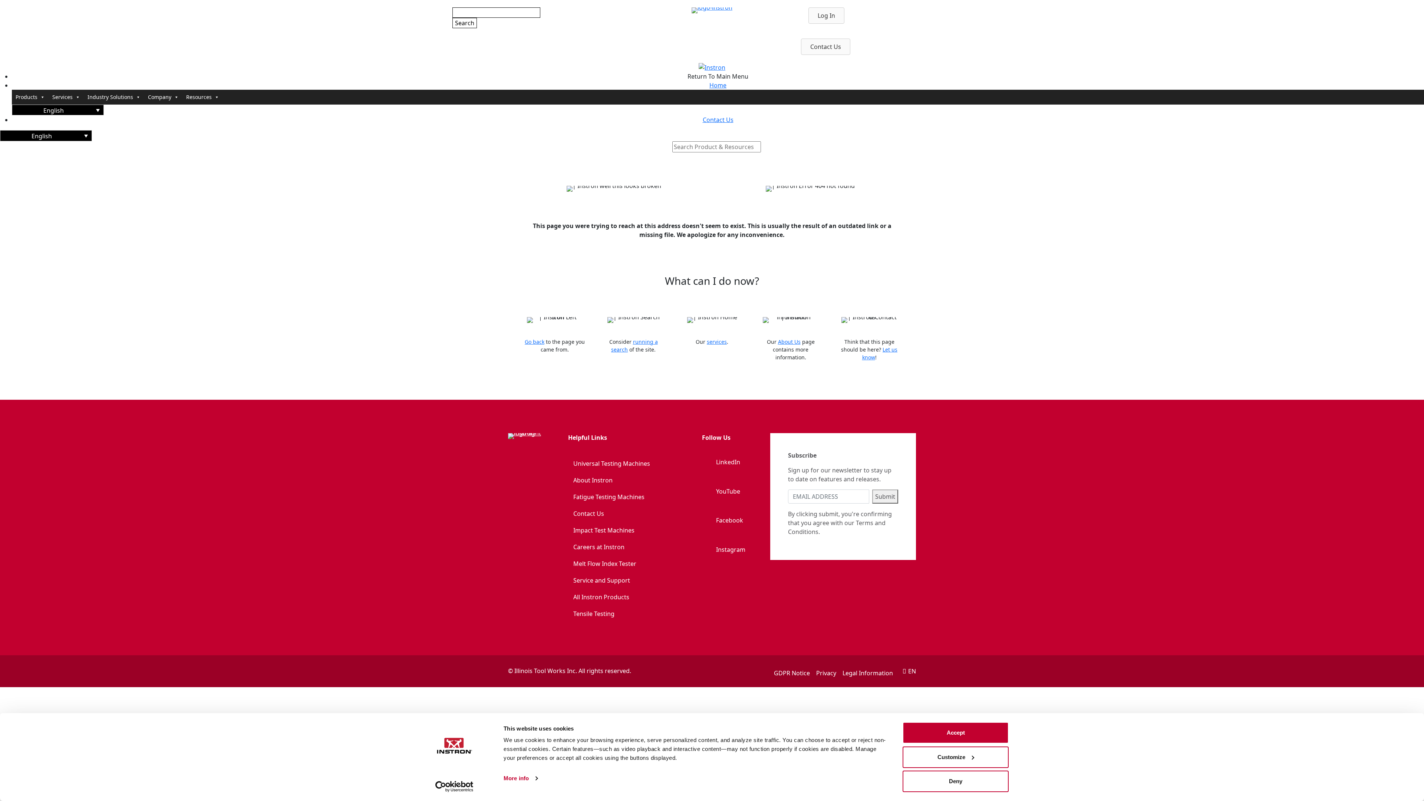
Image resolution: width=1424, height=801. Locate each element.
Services (62, 96)
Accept (956, 732)
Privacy (826, 673)
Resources (199, 96)
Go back (534, 341)
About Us (789, 341)
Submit (885, 496)
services (717, 341)
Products (26, 96)
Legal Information (868, 673)
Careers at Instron (598, 547)
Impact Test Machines (603, 530)
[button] (58, 110)
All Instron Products (601, 597)
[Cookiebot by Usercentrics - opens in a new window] (454, 786)
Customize (951, 757)
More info (516, 778)
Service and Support (601, 580)
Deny (955, 781)
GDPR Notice (792, 673)
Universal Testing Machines (611, 463)
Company (159, 96)
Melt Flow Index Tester (604, 564)
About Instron (593, 480)
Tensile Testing (593, 614)
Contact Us (588, 514)
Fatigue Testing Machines (609, 497)
